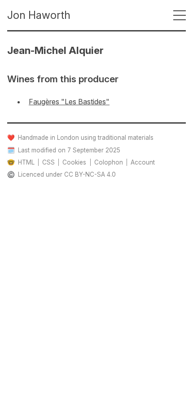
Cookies (74, 162)
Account (143, 162)
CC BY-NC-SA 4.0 (90, 174)
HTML (26, 162)
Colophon (108, 162)
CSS (48, 162)
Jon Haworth (38, 15)
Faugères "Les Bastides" (69, 101)
